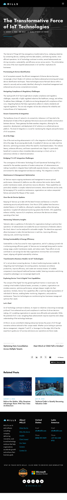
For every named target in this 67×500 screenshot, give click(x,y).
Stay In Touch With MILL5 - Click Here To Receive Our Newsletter (33, 465)
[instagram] (33, 481)
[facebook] (28, 481)
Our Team (22, 443)
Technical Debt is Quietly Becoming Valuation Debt (49, 402)
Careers (22, 447)
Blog (32, 32)
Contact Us (23, 450)
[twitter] (37, 481)
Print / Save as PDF (57, 362)
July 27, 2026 (40, 399)
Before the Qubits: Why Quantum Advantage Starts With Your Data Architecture (16, 403)
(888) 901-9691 (40, 438)
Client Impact (23, 439)
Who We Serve (24, 432)
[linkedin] (24, 481)
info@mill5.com (40, 431)
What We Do (23, 428)
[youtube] (42, 481)
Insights (21, 435)
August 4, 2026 (9, 399)
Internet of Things (41, 32)
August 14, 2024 (11, 32)
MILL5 (23, 32)
